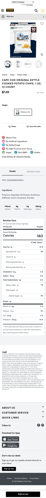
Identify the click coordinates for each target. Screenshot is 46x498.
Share (13, 126)
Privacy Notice (34, 478)
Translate (29, 5)
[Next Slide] (41, 64)
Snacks (4, 75)
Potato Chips (22, 75)
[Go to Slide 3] (28, 64)
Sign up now (9, 469)
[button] (36, 11)
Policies (9, 478)
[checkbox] (41, 23)
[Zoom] (42, 54)
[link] (34, 127)
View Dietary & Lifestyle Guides (16, 157)
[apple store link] (10, 441)
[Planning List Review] (42, 12)
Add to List (23, 494)
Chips (12, 75)
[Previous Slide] (5, 64)
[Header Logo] (9, 11)
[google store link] (10, 447)
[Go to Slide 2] (18, 64)
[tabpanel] (23, 255)
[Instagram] (42, 426)
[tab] (12, 171)
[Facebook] (38, 426)
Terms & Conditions (20, 478)
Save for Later (35, 126)
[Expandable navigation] (2, 10)
